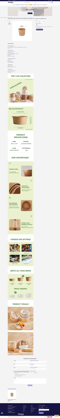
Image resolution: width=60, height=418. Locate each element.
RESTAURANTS (22, 4)
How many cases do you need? (34, 367)
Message (15, 377)
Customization (24, 407)
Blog (31, 412)
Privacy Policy (32, 407)
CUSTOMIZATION (26, 4)
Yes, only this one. (16, 373)
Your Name (15, 360)
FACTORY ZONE (34, 4)
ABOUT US (38, 4)
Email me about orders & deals (43, 411)
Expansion (24, 408)
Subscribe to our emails (41, 408)
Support (32, 405)
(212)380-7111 (10, 411)
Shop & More (24, 405)
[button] (32, 31)
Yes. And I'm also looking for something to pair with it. (20, 374)
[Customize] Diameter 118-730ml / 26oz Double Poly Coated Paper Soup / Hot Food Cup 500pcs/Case (23, 17)
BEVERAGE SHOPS (18, 4)
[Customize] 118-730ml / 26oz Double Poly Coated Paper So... (12, 400)
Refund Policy (32, 409)
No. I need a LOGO (35, 372)
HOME (14, 4)
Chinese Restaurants (10, 17)
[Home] (1, 17)
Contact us (49, 0)
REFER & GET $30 (45, 4)
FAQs (31, 406)
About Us (24, 410)
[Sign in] (50, 2)
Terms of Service (32, 410)
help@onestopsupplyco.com (12, 412)
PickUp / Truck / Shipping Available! (22, 0)
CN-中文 (41, 4)
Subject (15, 367)
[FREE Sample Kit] (30, 11)
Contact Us (32, 411)
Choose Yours (30, 13)
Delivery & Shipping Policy (33, 408)
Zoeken (35, 2)
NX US (23, 411)
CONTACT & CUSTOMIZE (39, 29)
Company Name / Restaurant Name (34, 360)
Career (24, 409)
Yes (31, 372)
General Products (25, 406)
